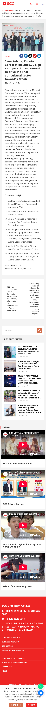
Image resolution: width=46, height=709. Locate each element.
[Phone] (41, 686)
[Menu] (37, 4)
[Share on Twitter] (26, 56)
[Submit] (39, 330)
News (10, 10)
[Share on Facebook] (21, 56)
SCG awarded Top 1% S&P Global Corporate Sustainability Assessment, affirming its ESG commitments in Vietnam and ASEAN (12, 298)
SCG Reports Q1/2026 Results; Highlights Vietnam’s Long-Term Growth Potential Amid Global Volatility (29, 409)
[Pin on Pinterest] (35, 56)
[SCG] (15, 3)
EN (43, 2)
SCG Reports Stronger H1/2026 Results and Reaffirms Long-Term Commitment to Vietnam (28, 365)
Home (4, 10)
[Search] (31, 4)
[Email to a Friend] (30, 56)
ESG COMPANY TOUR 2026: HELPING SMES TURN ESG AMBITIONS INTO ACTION (28, 350)
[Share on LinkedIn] (39, 56)
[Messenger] (41, 693)
